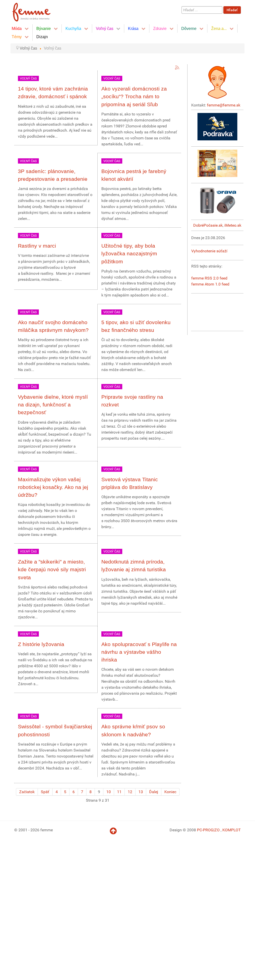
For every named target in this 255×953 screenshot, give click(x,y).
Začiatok (27, 791)
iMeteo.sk (232, 225)
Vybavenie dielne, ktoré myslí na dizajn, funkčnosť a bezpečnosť (53, 404)
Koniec (170, 791)
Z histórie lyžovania (41, 644)
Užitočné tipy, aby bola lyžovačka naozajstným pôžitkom (129, 253)
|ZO (217, 830)
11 (119, 791)
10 (108, 791)
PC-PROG (205, 830)
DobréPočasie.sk (208, 225)
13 (140, 791)
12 (130, 791)
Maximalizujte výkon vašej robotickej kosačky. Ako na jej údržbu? (53, 487)
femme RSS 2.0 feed (209, 278)
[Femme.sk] (37, 10)
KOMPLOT (231, 830)
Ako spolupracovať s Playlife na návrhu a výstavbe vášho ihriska (139, 652)
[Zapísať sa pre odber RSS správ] (177, 68)
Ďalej (153, 791)
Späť (45, 791)
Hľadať (232, 10)
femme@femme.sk (223, 105)
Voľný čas (28, 78)
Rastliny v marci (37, 246)
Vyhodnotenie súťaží (209, 251)
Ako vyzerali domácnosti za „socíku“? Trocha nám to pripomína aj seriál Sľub (134, 96)
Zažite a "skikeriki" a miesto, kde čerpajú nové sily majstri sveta (52, 569)
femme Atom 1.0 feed (210, 284)
